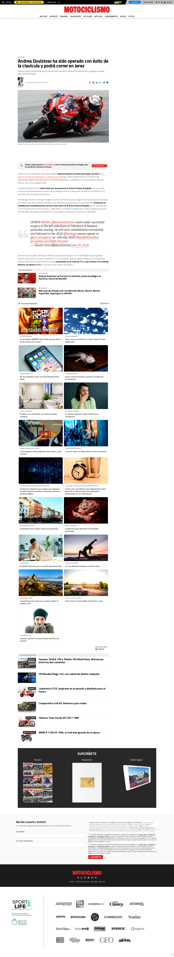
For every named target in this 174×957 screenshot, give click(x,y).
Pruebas (64, 16)
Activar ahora (98, 166)
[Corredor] (113, 917)
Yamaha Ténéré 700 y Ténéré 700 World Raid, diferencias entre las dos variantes (71, 660)
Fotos (131, 16)
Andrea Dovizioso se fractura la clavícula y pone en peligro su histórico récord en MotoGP (70, 277)
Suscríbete (135, 2)
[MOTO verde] (118, 2)
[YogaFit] (82, 929)
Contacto (72, 881)
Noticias (98, 16)
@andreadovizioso (63, 222)
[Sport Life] (95, 917)
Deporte (54, 16)
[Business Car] (96, 904)
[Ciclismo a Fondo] (100, 929)
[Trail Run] (63, 928)
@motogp (70, 233)
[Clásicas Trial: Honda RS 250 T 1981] (27, 721)
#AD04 (45, 222)
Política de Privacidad (146, 827)
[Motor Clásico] (116, 904)
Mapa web (102, 881)
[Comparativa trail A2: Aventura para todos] (27, 707)
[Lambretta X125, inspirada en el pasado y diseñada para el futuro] (27, 692)
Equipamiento (111, 16)
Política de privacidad (82, 881)
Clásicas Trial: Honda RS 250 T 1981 (59, 718)
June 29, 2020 (80, 245)
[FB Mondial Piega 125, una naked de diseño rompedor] (27, 678)
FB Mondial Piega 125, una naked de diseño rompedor (69, 674)
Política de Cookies (95, 829)
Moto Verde (31, 718)
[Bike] (119, 929)
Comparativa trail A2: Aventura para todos (63, 703)
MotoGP (43, 16)
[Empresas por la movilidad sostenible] (19, 921)
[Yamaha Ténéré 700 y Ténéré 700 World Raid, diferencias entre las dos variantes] (27, 663)
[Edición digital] (136, 778)
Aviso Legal (133, 827)
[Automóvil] (137, 904)
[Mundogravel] (125, 940)
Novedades (75, 16)
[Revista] (37, 782)
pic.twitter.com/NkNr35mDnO (49, 241)
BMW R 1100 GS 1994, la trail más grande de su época (69, 732)
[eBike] (75, 940)
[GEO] (107, 940)
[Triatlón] (134, 917)
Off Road (87, 16)
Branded (32, 659)
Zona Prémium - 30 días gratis (30, 2)
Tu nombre (20, 831)
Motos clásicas (29, 732)
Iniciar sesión (148, 2)
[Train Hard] (60, 940)
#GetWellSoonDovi (87, 237)
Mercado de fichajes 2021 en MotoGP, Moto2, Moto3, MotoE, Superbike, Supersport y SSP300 (69, 292)
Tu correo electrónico (24, 841)
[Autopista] (64, 904)
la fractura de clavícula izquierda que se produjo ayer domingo (61, 175)
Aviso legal (94, 881)
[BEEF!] (90, 940)
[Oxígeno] (138, 929)
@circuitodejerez (40, 237)
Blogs (123, 16)
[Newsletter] (87, 782)
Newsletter (51, 2)
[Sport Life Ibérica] (22, 905)
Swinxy (20, 87)
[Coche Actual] (80, 904)
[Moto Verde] (61, 917)
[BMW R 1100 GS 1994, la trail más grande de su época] (27, 736)
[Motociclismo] (87, 9)
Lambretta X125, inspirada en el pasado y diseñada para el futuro (72, 689)
